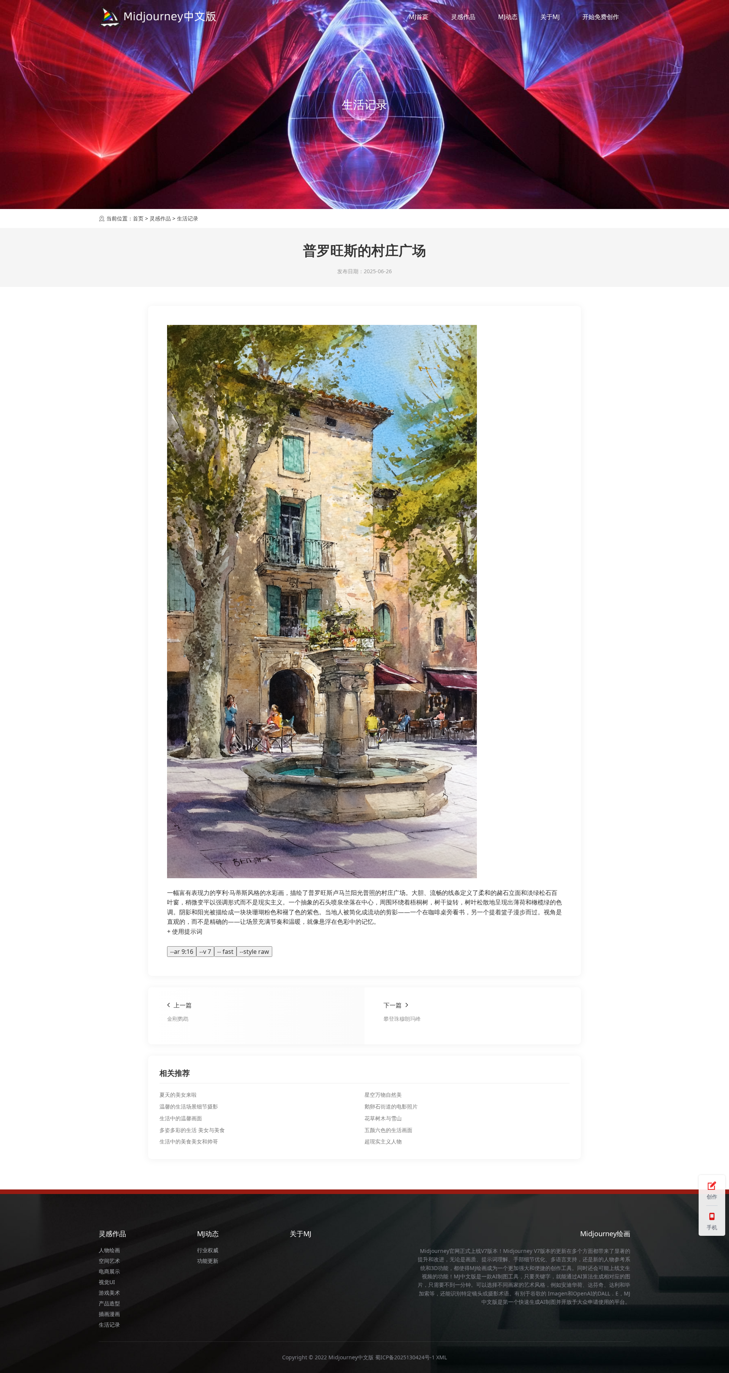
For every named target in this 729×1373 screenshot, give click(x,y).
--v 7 (205, 951)
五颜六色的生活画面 (388, 1130)
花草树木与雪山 (383, 1118)
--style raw (254, 951)
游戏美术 (109, 1292)
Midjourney (517, 1250)
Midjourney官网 (440, 1250)
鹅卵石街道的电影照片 (391, 1106)
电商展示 (109, 1271)
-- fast (225, 951)
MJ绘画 (478, 1268)
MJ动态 (508, 17)
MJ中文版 (465, 1276)
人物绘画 (109, 1250)
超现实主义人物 (383, 1141)
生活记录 (187, 218)
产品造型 (109, 1303)
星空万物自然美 (383, 1094)
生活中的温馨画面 (180, 1118)
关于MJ (550, 17)
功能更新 (207, 1260)
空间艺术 (109, 1260)
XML (441, 1357)
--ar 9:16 (181, 951)
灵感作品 (463, 17)
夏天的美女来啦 (178, 1094)
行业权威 (207, 1250)
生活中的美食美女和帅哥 (188, 1141)
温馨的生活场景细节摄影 (188, 1106)
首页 (138, 218)
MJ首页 (418, 17)
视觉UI (107, 1282)
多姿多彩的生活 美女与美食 (192, 1130)
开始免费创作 (600, 17)
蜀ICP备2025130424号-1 (405, 1357)
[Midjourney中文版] (158, 17)
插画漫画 (109, 1314)
